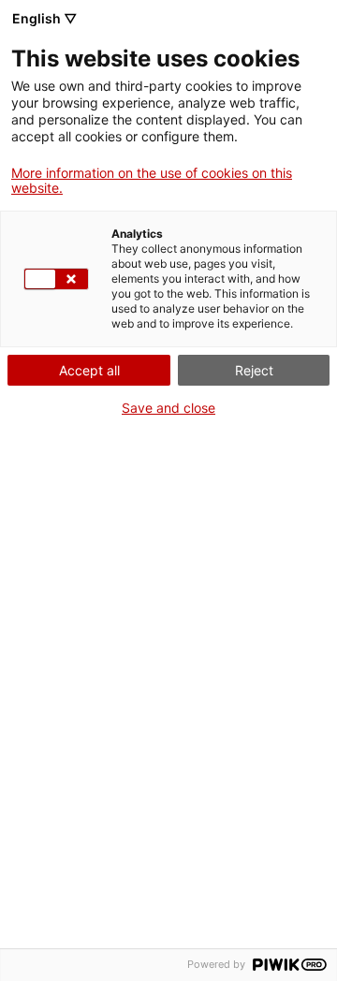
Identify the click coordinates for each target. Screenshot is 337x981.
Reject (254, 370)
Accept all (89, 370)
